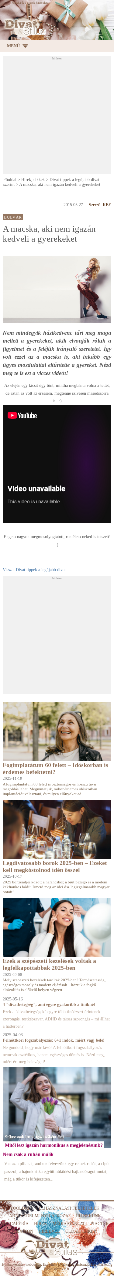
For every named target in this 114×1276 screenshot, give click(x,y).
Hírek (40, 1223)
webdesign (33, 1264)
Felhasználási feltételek (67, 1208)
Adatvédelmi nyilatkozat (40, 1216)
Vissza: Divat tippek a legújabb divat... (36, 570)
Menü (13, 46)
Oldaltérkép (80, 1231)
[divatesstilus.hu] (24, 27)
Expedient (50, 1264)
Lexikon (23, 1231)
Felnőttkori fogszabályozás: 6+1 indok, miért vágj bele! (54, 1040)
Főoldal (9, 179)
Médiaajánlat (69, 1223)
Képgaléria (15, 1223)
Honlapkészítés (13, 1264)
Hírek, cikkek (33, 179)
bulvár (13, 217)
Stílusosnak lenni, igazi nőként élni (34, 1137)
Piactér (100, 1223)
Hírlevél (49, 1231)
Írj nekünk (88, 1216)
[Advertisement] (57, 117)
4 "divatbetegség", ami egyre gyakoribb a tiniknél (49, 1004)
